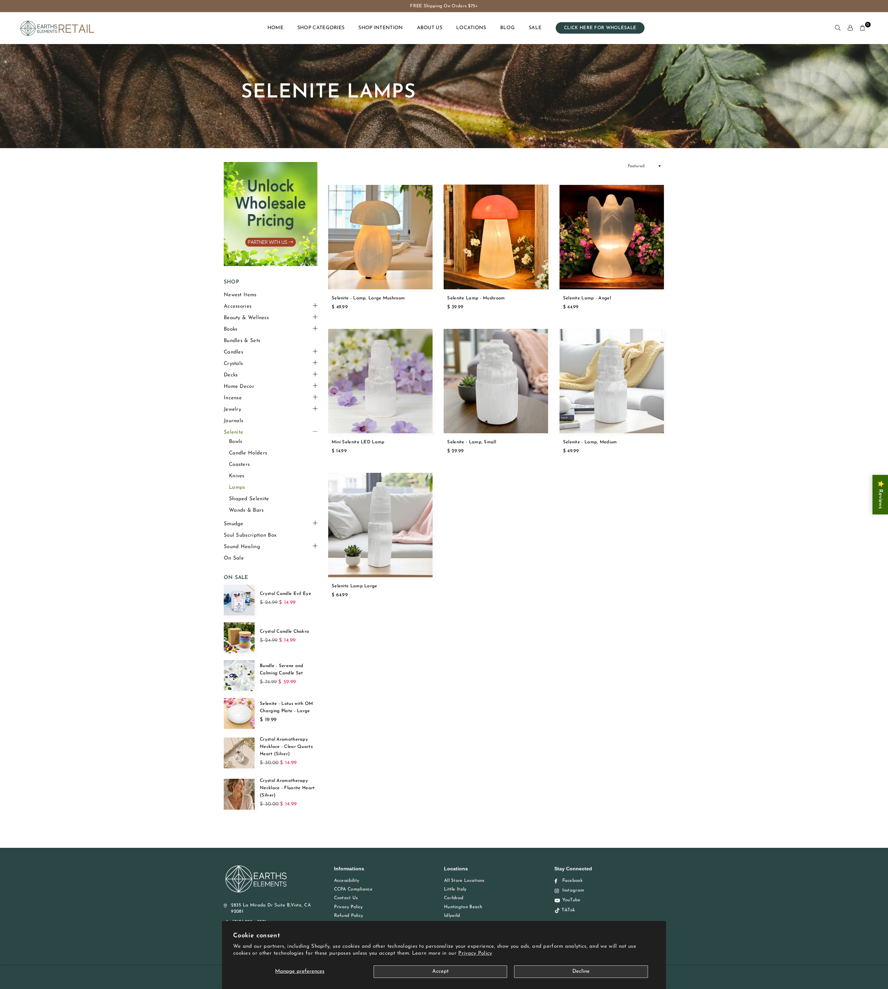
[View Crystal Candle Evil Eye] (239, 600)
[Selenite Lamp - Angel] (612, 237)
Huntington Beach (463, 907)
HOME (275, 28)
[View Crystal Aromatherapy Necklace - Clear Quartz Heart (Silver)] (239, 753)
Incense (233, 398)
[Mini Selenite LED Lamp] (380, 381)
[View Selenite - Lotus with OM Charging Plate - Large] (239, 713)
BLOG (507, 28)
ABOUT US (429, 28)
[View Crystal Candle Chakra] (239, 637)
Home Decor (239, 386)
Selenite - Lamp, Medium (590, 442)
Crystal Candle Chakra (284, 631)
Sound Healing (242, 546)
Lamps (237, 487)
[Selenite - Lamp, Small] (496, 381)
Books (231, 329)
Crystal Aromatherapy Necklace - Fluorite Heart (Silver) (287, 788)
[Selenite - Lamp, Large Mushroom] (380, 237)
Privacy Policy (475, 953)
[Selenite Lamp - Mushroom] (496, 237)
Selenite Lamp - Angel (587, 298)
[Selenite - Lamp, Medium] (612, 381)
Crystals (233, 363)
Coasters (239, 464)
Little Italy (455, 889)
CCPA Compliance (353, 889)
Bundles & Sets (242, 340)
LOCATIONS (471, 28)
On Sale (234, 558)
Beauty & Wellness (246, 318)
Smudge (234, 524)
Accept (440, 971)
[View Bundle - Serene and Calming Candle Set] (239, 675)
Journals (233, 421)
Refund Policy (348, 915)
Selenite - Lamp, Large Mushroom (368, 298)
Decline (581, 971)
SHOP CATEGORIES (321, 28)
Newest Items (240, 295)
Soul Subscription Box (250, 535)
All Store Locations (464, 880)
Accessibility (346, 880)
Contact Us (346, 898)
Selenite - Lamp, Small (471, 442)
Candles (233, 352)
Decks (231, 375)
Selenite (233, 432)
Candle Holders (248, 453)
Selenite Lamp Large (354, 586)
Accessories (237, 306)
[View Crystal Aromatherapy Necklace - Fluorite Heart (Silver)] (239, 794)
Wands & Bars (246, 510)
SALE (535, 28)
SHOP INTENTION (380, 28)
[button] (862, 28)
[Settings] (850, 28)
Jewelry (232, 409)
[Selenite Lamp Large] (380, 525)
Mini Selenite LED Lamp (358, 442)
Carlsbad (453, 898)
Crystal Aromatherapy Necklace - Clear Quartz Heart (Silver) (286, 746)
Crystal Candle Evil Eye (285, 593)
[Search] (837, 28)
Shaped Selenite (249, 499)
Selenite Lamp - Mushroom (476, 298)
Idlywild (452, 915)
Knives (237, 476)
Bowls (235, 441)
